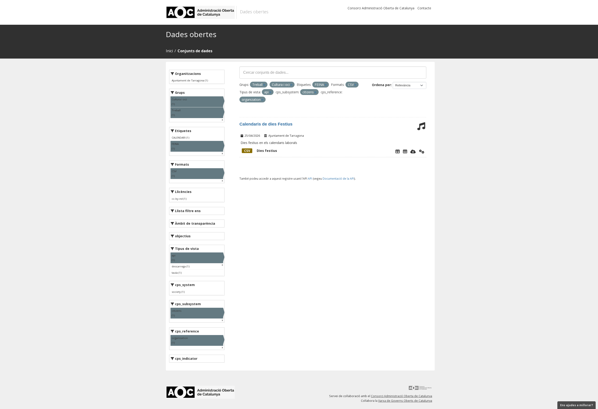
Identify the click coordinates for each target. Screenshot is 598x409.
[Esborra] (264, 85)
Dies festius (260, 150)
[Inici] (201, 12)
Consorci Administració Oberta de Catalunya (381, 8)
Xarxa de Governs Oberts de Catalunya (405, 401)
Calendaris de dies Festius (265, 124)
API (310, 178)
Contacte (424, 8)
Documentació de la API (338, 178)
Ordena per (381, 85)
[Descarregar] (413, 151)
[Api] (421, 151)
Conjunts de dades (195, 50)
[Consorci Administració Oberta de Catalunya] (420, 390)
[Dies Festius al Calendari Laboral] (405, 151)
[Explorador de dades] (397, 151)
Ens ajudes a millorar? (576, 405)
